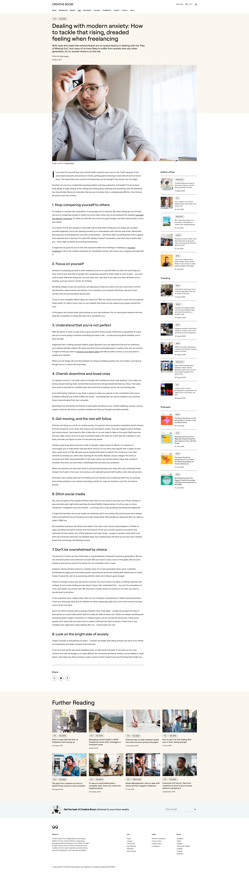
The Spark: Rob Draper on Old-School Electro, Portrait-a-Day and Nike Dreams (186, 420)
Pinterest (180, 854)
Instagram (180, 839)
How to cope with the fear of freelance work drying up (65, 740)
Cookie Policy (156, 844)
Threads (179, 851)
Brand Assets (131, 851)
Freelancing (137, 779)
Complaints (156, 846)
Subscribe (179, 4)
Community (131, 844)
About (129, 839)
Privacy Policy (157, 841)
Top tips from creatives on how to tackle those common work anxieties (68, 784)
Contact (129, 841)
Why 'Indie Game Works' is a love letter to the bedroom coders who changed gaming (185, 222)
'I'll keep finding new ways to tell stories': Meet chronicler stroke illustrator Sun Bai (185, 185)
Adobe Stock (69, 163)
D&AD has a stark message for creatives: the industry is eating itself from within (185, 349)
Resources (179, 216)
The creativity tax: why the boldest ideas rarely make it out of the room (185, 204)
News (177, 256)
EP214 (177, 454)
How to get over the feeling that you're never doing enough (176, 740)
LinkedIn (180, 849)
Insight (178, 235)
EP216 (177, 414)
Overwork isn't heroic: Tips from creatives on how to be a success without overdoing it (177, 785)
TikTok (179, 841)
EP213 (177, 474)
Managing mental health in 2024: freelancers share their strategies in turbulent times (105, 742)
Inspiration (179, 179)
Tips (54, 19)
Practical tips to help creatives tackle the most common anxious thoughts (142, 740)
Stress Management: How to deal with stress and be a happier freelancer (143, 784)
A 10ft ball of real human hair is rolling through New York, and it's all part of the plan (185, 291)
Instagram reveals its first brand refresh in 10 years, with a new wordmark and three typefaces (185, 331)
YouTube (179, 844)
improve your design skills (88, 351)
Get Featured (131, 846)
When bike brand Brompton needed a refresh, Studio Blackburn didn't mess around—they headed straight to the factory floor (185, 370)
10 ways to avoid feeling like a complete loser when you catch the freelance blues (105, 785)
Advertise (130, 849)
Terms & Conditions (158, 839)
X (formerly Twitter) (183, 846)
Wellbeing (62, 19)
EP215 (177, 433)
